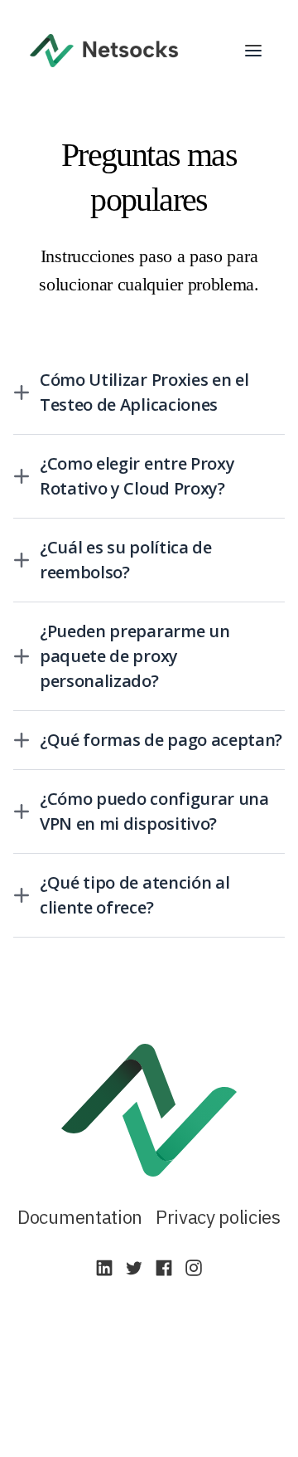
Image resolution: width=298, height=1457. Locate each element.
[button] (253, 50)
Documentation (79, 1217)
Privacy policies (218, 1217)
